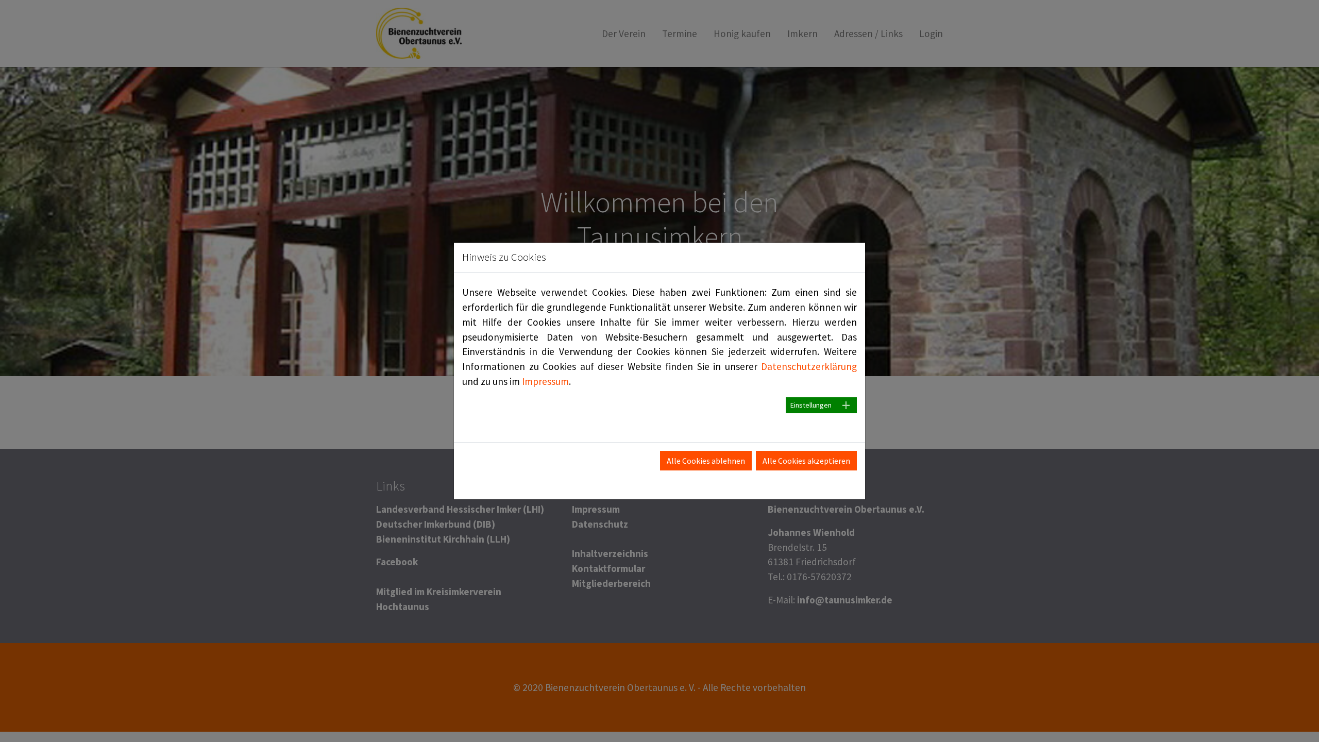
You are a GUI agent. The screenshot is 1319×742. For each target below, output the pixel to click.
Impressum (545, 381)
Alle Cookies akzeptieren (806, 461)
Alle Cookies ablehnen (706, 461)
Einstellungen (811, 405)
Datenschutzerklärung (809, 366)
